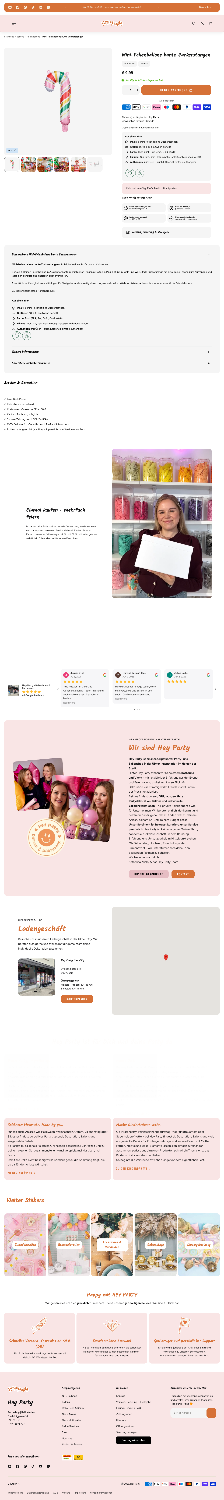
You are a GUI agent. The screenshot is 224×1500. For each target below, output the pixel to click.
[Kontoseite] (202, 23)
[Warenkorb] (210, 23)
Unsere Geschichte (148, 874)
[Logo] (112, 23)
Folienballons (33, 36)
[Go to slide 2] (137, 709)
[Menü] (13, 23)
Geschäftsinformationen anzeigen (140, 127)
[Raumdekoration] (112, 1244)
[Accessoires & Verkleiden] (155, 1244)
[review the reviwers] (104, 675)
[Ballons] (25, 1244)
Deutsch (12, 1483)
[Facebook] (18, 7)
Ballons (20, 36)
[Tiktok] (33, 7)
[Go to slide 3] (139, 709)
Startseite (9, 36)
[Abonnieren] (211, 1413)
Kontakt (183, 874)
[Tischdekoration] (69, 1244)
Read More (69, 702)
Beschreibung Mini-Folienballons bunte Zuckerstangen (44, 255)
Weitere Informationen (25, 352)
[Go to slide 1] (134, 709)
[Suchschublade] (194, 23)
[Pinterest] (25, 7)
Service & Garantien (20, 383)
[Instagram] (10, 7)
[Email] (41, 7)
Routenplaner (77, 999)
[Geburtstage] (199, 1244)
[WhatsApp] (48, 7)
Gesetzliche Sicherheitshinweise (31, 363)
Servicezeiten (197, 1351)
